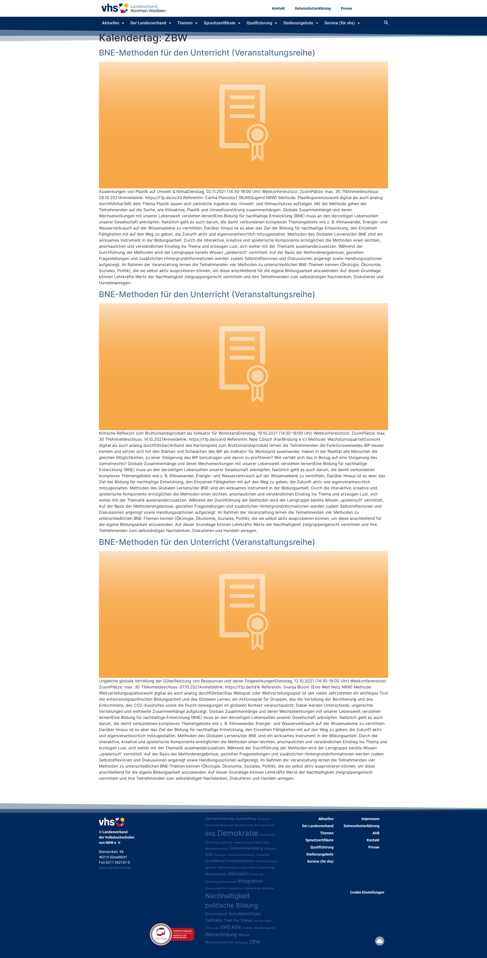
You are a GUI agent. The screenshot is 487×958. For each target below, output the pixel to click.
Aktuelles (110, 23)
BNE (210, 833)
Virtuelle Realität (264, 928)
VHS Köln (231, 927)
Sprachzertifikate (219, 23)
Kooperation (235, 888)
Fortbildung (215, 861)
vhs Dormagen (262, 920)
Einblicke (270, 848)
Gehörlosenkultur (228, 867)
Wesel (243, 935)
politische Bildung (231, 905)
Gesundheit (248, 867)
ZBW (254, 942)
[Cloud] (379, 941)
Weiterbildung (221, 934)
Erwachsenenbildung (241, 855)
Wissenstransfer (219, 942)
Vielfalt (247, 928)
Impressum (370, 819)
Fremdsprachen (240, 861)
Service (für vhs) (339, 23)
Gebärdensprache (266, 861)
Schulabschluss (245, 913)
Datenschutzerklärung (313, 8)
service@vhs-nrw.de (114, 868)
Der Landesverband (148, 23)
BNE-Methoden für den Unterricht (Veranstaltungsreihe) (207, 53)
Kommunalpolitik (216, 888)
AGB (375, 833)
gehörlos (210, 867)
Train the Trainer (238, 920)
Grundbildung (265, 867)
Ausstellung (246, 818)
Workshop (241, 942)
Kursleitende (253, 888)
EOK (209, 854)
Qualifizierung (259, 23)
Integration (250, 881)
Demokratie (237, 833)
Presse (346, 8)
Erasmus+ (220, 855)
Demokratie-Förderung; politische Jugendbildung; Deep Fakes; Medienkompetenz (240, 841)
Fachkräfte (263, 855)
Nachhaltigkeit (227, 896)
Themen (185, 23)
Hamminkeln (216, 874)
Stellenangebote (298, 23)
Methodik (268, 888)
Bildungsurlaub (264, 825)
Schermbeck (216, 914)
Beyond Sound (244, 825)
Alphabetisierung (220, 818)
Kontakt (278, 8)
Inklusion (238, 874)
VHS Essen (212, 928)
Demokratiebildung (246, 848)
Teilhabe (214, 920)
